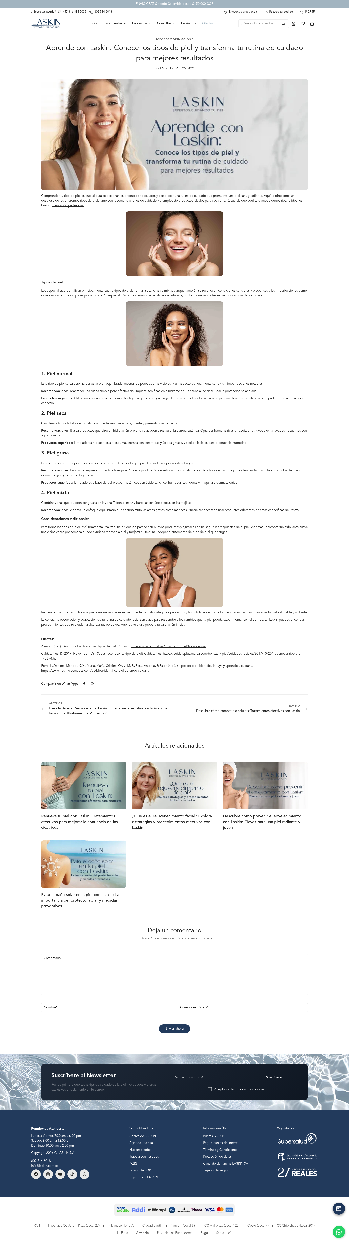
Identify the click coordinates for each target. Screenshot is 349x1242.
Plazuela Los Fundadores (174, 1233)
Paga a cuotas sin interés (220, 1143)
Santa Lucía (224, 1233)
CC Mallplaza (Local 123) (221, 1225)
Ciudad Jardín (152, 1225)
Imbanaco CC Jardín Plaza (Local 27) (74, 1225)
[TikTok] (72, 1174)
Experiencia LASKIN (143, 1177)
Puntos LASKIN (214, 1136)
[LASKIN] (45, 23)
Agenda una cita (141, 1143)
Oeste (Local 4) (258, 1225)
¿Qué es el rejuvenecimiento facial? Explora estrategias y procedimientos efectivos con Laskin (172, 822)
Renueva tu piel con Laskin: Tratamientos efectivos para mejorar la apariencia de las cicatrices (79, 822)
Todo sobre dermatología (174, 39)
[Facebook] (84, 683)
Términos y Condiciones (247, 1089)
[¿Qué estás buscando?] (283, 23)
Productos (139, 23)
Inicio (93, 23)
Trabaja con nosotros (144, 1156)
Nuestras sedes (140, 1150)
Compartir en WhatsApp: (59, 683)
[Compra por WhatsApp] (339, 1232)
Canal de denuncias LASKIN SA (225, 1163)
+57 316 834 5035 (74, 11)
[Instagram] (48, 1174)
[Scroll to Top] (339, 1219)
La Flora (122, 1233)
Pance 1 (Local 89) (183, 1225)
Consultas (164, 23)
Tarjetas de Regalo (216, 1170)
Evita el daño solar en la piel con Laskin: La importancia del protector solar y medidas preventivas (80, 900)
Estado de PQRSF (142, 1170)
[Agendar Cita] (339, 1209)
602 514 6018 (41, 1161)
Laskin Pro (188, 23)
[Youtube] (60, 1174)
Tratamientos (112, 23)
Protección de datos (217, 1156)
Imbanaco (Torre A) (121, 1225)
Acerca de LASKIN (142, 1136)
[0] (312, 23)
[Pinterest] (92, 683)
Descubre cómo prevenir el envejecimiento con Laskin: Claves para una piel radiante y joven (262, 822)
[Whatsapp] (84, 1174)
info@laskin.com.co (45, 1166)
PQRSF (134, 1163)
